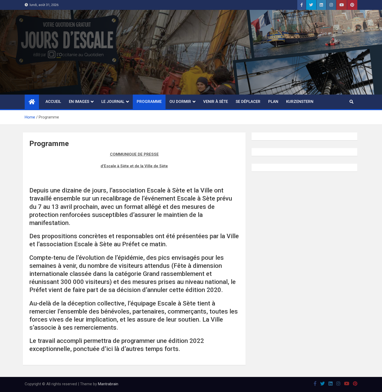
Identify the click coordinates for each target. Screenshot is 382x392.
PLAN (273, 101)
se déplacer (248, 101)
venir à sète (215, 101)
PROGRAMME (149, 101)
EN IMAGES (79, 101)
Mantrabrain (108, 384)
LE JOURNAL (112, 101)
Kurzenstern (299, 101)
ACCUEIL (53, 101)
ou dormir (180, 101)
